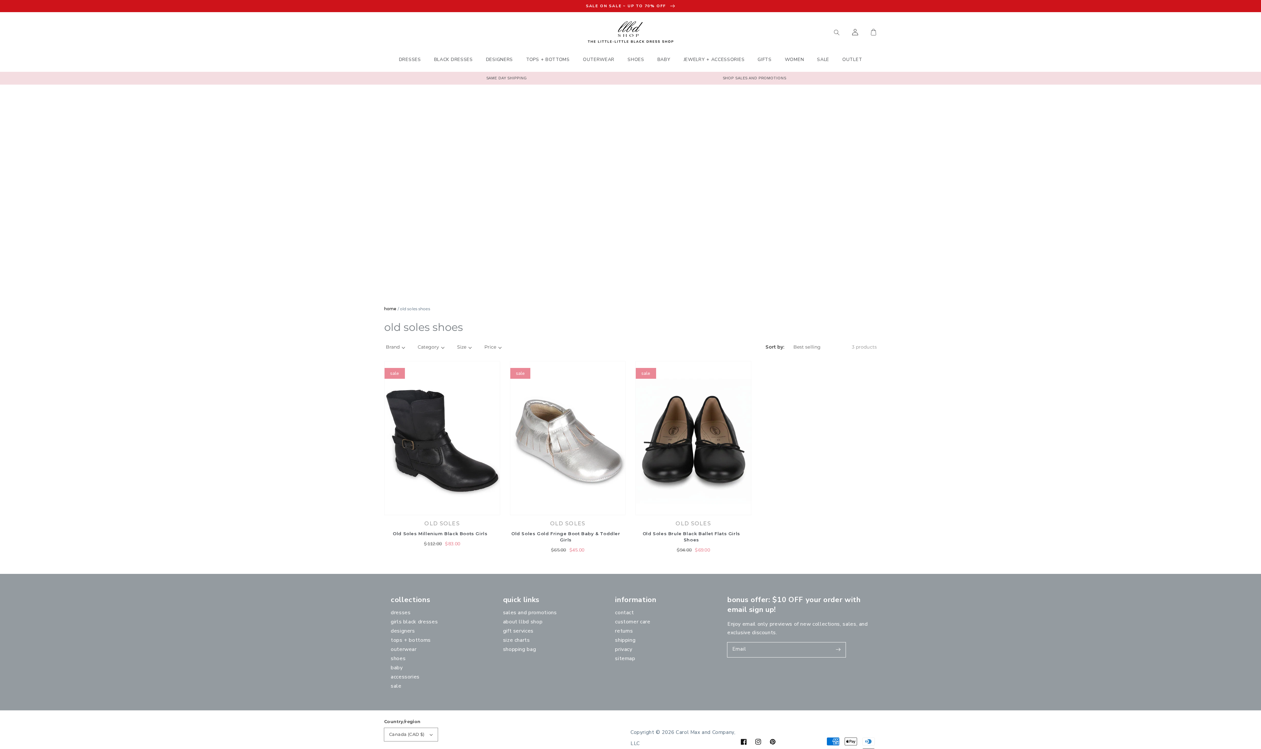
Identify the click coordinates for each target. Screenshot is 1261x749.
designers (403, 631)
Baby (397, 667)
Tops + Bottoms (411, 640)
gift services (518, 631)
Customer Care (632, 621)
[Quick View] (493, 511)
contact (624, 612)
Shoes (398, 658)
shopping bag (519, 649)
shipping (625, 640)
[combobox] (806, 32)
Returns (624, 631)
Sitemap (625, 658)
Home (390, 308)
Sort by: (774, 347)
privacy (623, 649)
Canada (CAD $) (407, 734)
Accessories (405, 676)
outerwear (404, 649)
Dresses (400, 612)
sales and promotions (530, 612)
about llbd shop (523, 621)
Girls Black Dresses (414, 621)
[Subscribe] (838, 649)
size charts (516, 640)
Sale (396, 686)
